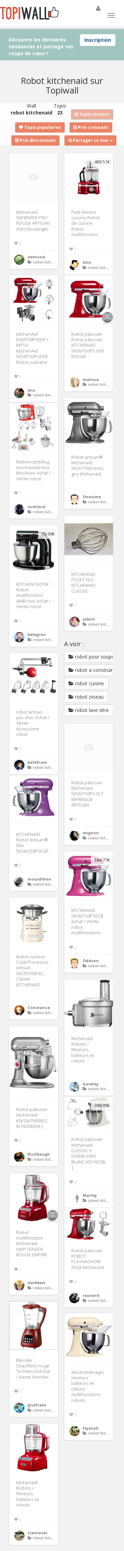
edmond (36, 256)
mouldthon (39, 879)
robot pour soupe (94, 656)
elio (31, 390)
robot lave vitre (91, 710)
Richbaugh (39, 1154)
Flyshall (91, 1428)
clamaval (37, 1532)
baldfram (37, 762)
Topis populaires (42, 127)
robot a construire (94, 670)
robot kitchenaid (50, 261)
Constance (39, 1007)
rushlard (36, 506)
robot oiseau (89, 696)
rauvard (91, 1295)
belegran (37, 634)
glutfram (37, 1404)
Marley (90, 1195)
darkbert (36, 1282)
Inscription (97, 40)
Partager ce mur (91, 140)
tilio (87, 262)
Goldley (91, 1083)
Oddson (91, 960)
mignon (91, 832)
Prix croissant (92, 127)
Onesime (92, 496)
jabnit (89, 618)
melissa (91, 379)
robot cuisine (89, 683)
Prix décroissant (37, 140)
